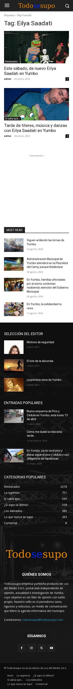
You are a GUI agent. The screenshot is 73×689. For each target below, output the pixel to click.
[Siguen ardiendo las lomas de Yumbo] (14, 245)
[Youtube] (51, 648)
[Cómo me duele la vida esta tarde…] (14, 437)
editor (7, 78)
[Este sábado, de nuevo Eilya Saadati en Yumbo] (36, 47)
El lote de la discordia (40, 361)
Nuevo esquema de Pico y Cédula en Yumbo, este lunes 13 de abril (47, 415)
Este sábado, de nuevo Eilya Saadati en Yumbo (30, 71)
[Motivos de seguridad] (14, 347)
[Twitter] (41, 648)
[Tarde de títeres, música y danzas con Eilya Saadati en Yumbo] (36, 104)
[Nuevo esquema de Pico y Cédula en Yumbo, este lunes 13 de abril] (14, 416)
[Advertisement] (36, 183)
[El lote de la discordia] (14, 366)
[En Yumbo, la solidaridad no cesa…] (14, 309)
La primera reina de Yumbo (44, 379)
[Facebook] (22, 648)
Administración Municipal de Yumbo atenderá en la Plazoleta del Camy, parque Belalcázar (47, 263)
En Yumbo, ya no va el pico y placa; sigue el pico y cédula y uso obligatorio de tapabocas (48, 454)
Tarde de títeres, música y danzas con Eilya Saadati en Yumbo (35, 128)
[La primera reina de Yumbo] (14, 385)
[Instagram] (31, 648)
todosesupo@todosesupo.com (42, 620)
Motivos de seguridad (40, 342)
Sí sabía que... (12, 118)
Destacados (11, 61)
